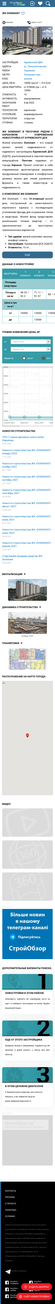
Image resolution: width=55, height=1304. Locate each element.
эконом (28, 78)
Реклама (10, 1197)
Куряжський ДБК (33, 62)
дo (5, 349)
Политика (10, 1210)
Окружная (29, 70)
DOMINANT (9, 22)
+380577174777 (36, 22)
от (5, 341)
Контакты (10, 1190)
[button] (27, 735)
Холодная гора (32, 74)
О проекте (10, 1203)
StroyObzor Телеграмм (18, 1271)
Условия (10, 1216)
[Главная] (18, 4)
